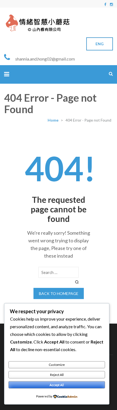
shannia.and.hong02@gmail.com (45, 58)
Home (53, 120)
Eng (100, 43)
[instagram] (111, 4)
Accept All (57, 385)
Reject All (57, 375)
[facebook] (105, 4)
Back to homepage (58, 293)
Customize (57, 365)
